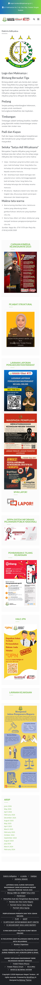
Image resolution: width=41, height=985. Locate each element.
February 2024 (9, 849)
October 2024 (9, 835)
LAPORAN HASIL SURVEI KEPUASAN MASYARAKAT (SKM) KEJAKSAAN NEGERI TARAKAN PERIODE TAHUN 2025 (20, 887)
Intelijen (34, 876)
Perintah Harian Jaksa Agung (21, 905)
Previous (9, 346)
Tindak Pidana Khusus (21, 964)
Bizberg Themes (25, 980)
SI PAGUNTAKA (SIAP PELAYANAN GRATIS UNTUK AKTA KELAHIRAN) (20, 940)
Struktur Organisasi (21, 944)
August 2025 (9, 820)
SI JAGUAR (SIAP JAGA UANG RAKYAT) (21, 925)
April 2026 (8, 812)
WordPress (31, 977)
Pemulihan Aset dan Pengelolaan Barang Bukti (21, 899)
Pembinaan (21, 896)
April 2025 (8, 826)
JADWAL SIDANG (21, 879)
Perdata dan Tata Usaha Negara (21, 902)
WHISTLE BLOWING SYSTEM (21, 970)
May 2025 (7, 823)
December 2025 (10, 818)
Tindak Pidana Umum (15, 967)
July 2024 (7, 843)
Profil (17, 919)
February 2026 (9, 815)
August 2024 (9, 841)
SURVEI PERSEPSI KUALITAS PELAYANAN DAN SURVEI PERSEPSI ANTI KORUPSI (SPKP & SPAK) (20, 951)
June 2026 (8, 806)
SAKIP (25, 919)
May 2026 (7, 809)
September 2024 (10, 838)
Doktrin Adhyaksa (10, 876)
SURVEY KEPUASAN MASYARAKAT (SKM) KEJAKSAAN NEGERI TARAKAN (19, 959)
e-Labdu (23, 876)
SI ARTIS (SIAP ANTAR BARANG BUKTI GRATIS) (21, 922)
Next (31, 346)
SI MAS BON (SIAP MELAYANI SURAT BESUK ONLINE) (20, 932)
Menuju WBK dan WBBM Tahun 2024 (21, 893)
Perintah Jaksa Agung (21, 908)
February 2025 (9, 832)
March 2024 (8, 846)
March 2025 (8, 829)
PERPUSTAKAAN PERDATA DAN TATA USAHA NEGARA (20, 915)
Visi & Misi (31, 967)
